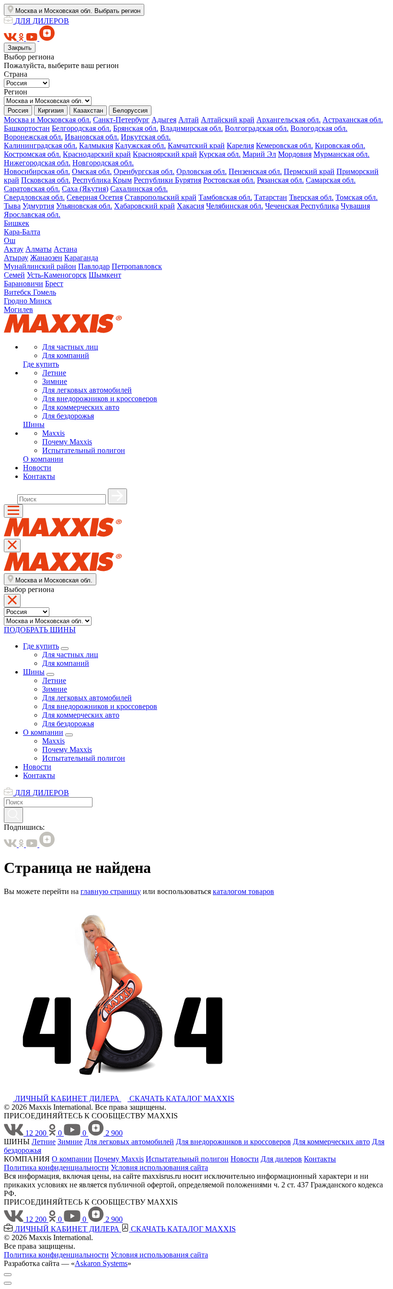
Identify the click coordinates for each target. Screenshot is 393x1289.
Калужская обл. (140, 145)
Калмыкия (96, 145)
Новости (37, 468)
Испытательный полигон (83, 450)
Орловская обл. (201, 171)
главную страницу (111, 891)
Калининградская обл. (40, 145)
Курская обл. (220, 154)
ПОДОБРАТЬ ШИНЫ (40, 630)
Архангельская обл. (288, 120)
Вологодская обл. (318, 128)
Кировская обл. (340, 145)
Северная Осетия (95, 197)
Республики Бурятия (167, 180)
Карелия (240, 145)
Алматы (38, 249)
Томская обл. (356, 197)
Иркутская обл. (146, 137)
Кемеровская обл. (284, 145)
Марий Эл (259, 154)
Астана (65, 249)
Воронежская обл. (33, 137)
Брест (54, 283)
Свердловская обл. (34, 197)
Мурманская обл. (341, 154)
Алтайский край (227, 120)
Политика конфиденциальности (56, 1167)
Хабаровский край (144, 206)
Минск (40, 301)
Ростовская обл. (229, 180)
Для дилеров (281, 1159)
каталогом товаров (243, 891)
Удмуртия (38, 206)
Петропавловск (137, 266)
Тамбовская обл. (225, 197)
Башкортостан (27, 128)
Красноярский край (165, 154)
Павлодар (94, 266)
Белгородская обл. (81, 128)
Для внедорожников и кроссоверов (99, 399)
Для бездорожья (68, 416)
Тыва (12, 206)
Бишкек (16, 223)
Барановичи (23, 283)
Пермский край (309, 171)
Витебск (18, 292)
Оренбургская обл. (144, 171)
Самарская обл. (331, 180)
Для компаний (65, 355)
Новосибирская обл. (37, 171)
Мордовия (295, 154)
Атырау (16, 258)
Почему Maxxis (67, 442)
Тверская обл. (311, 197)
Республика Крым (102, 180)
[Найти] (117, 496)
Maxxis (53, 433)
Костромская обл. (32, 154)
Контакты (39, 476)
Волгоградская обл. (257, 128)
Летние (54, 373)
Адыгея (163, 120)
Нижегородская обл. (37, 163)
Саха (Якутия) (85, 189)
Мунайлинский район (40, 266)
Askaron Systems (101, 1263)
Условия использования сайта (159, 1167)
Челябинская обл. (234, 206)
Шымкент (105, 275)
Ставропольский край (160, 197)
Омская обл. (92, 171)
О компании (43, 459)
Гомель (44, 292)
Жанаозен (46, 258)
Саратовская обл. (32, 189)
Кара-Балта (22, 232)
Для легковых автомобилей (87, 390)
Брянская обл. (135, 128)
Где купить (41, 364)
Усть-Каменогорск (57, 275)
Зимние (54, 381)
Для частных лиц (70, 347)
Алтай (188, 120)
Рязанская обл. (280, 180)
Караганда (81, 258)
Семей (14, 275)
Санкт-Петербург (121, 120)
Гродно (16, 301)
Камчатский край (196, 145)
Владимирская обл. (191, 128)
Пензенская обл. (255, 171)
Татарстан (270, 197)
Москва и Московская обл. (47, 120)
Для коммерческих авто (80, 407)
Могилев (18, 309)
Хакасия (190, 206)
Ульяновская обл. (84, 206)
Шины (34, 424)
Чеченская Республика (302, 206)
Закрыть (20, 47)
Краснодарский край (97, 154)
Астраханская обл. (353, 120)
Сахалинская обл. (139, 189)
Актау (13, 249)
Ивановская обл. (92, 137)
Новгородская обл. (103, 163)
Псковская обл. (45, 180)
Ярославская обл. (32, 214)
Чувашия (355, 206)
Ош (9, 240)
